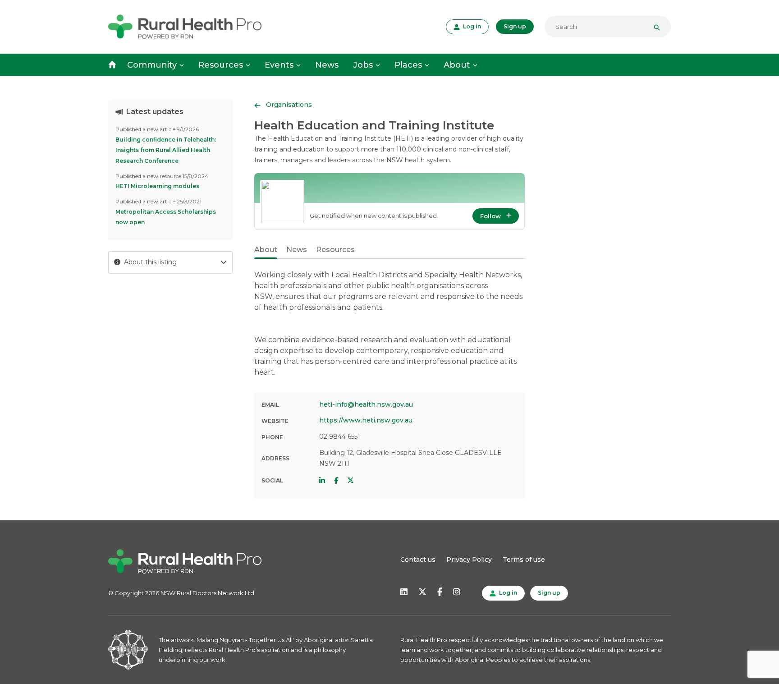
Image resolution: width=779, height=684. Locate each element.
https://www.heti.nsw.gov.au (365, 420)
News (327, 65)
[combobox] (608, 26)
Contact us (417, 559)
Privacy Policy (469, 559)
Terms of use (524, 559)
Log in (471, 26)
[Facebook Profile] (336, 480)
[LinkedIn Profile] (322, 480)
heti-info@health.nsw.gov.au (366, 404)
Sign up (515, 26)
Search (660, 27)
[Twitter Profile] (350, 480)
